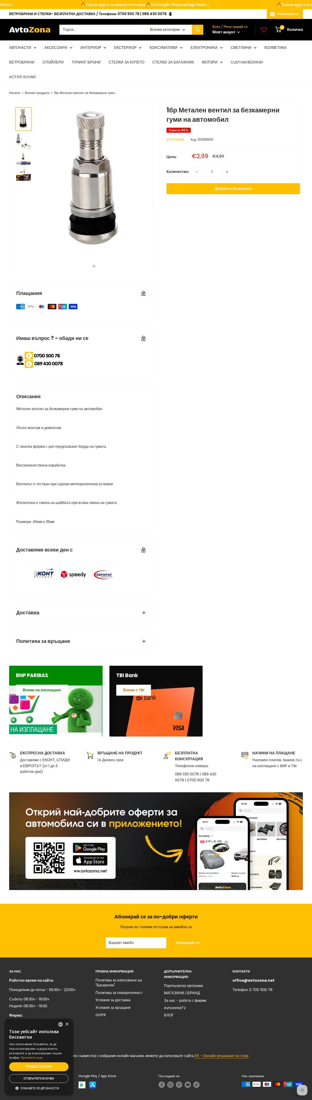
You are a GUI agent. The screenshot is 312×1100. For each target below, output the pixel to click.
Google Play (161, 4)
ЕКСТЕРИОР (125, 47)
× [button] (67, 1024)
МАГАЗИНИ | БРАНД (182, 993)
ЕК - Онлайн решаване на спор (221, 1055)
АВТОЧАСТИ (20, 47)
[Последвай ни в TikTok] (196, 1084)
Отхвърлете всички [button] (39, 1078)
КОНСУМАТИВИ (163, 47)
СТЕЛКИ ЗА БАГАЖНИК (173, 62)
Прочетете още (31, 1058)
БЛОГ (169, 1015)
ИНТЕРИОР (90, 47)
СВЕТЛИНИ (241, 47)
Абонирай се (288, 13)
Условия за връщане (113, 1007)
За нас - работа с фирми (185, 1000)
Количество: (178, 171)
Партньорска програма (183, 985)
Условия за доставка (112, 1000)
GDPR (100, 1015)
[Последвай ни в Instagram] (170, 1084)
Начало (14, 92)
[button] (39, 1088)
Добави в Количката (233, 188)
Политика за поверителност (119, 992)
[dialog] (39, 1057)
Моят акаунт (224, 32)
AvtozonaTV (175, 1007)
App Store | (191, 4)
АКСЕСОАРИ (55, 47)
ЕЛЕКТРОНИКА (204, 47)
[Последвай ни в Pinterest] (179, 1084)
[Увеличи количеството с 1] (227, 172)
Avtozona (175, 139)
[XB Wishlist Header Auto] (263, 29)
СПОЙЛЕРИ (53, 62)
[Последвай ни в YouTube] (188, 1084)
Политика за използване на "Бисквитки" (118, 983)
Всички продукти (37, 92)
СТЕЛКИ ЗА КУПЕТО (126, 62)
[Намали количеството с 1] (197, 172)
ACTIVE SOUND (22, 77)
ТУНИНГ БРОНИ (86, 62)
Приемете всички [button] (39, 1066)
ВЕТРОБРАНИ (21, 62)
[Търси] (197, 30)
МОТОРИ (210, 62)
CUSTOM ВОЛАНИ (247, 62)
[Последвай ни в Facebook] (162, 1084)
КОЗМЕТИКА (275, 47)
